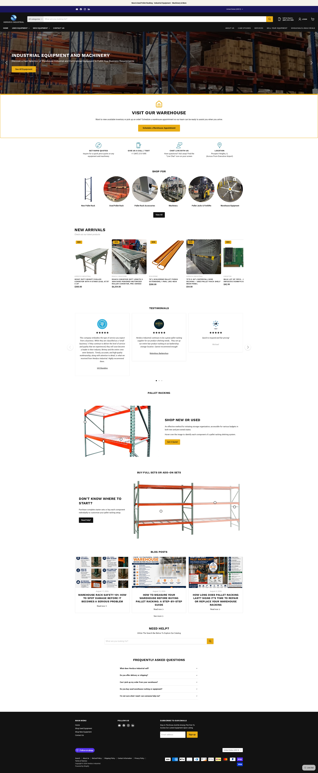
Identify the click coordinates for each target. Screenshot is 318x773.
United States (233, 9)
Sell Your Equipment (277, 28)
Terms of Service (81, 761)
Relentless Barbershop (159, 353)
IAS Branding (102, 368)
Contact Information (125, 758)
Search (77, 758)
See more (158, 616)
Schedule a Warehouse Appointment (159, 128)
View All (159, 215)
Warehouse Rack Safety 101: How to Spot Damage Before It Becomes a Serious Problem (102, 598)
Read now (101, 606)
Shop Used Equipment (83, 728)
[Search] (269, 19)
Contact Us (58, 28)
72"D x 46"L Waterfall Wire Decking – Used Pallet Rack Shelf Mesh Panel (203, 281)
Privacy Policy (139, 758)
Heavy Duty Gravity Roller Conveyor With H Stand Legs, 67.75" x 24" (92, 281)
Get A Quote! (172, 442)
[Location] (219, 150)
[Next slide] (311, 62)
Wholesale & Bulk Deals (303, 28)
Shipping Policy (109, 758)
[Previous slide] (6, 62)
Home (5, 28)
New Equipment (40, 28)
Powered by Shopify (82, 766)
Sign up (192, 734)
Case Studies (244, 28)
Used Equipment (20, 28)
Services (258, 28)
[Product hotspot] (85, 422)
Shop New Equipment (83, 732)
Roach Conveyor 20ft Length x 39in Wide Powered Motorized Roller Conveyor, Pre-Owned (127, 281)
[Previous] (70, 347)
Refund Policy (97, 758)
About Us (229, 28)
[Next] (248, 347)
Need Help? (86, 520)
